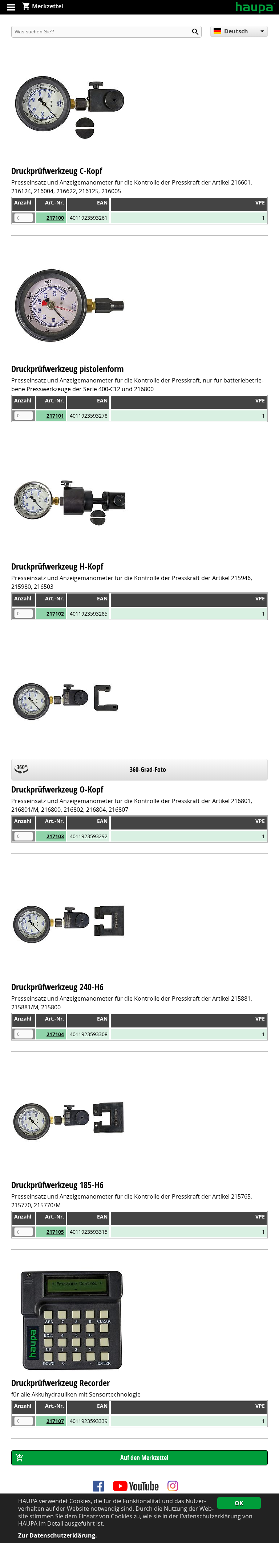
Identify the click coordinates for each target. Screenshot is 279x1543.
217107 (55, 1421)
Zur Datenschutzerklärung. (57, 1535)
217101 (55, 415)
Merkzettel (47, 6)
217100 (55, 217)
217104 (55, 1034)
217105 (55, 1231)
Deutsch (236, 31)
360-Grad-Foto (148, 769)
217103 (55, 836)
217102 (55, 613)
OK (239, 1503)
